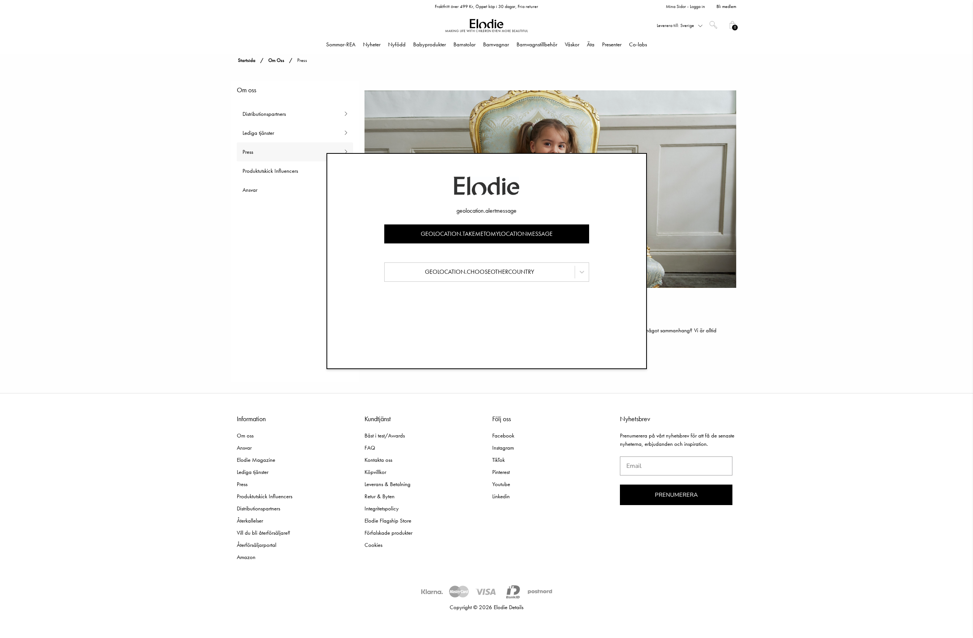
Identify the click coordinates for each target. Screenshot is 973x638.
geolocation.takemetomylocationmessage (487, 234)
